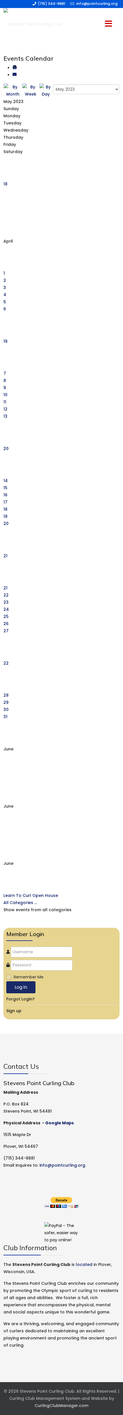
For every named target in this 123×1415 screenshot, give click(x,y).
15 (5, 488)
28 (6, 695)
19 (5, 341)
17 (5, 502)
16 (5, 495)
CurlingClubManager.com (61, 1405)
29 (6, 702)
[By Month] (13, 90)
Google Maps (59, 1123)
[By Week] (30, 90)
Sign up (13, 1011)
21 (5, 556)
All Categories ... (20, 902)
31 (5, 717)
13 (5, 416)
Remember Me (28, 977)
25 (6, 616)
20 (6, 448)
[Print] (15, 68)
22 (6, 595)
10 (5, 395)
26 (6, 624)
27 (6, 631)
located (84, 1264)
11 (4, 402)
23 (6, 602)
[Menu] (97, 24)
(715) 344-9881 (51, 3)
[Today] (45, 90)
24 (6, 609)
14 (5, 480)
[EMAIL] (15, 75)
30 (6, 709)
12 (5, 409)
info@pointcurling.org (97, 3)
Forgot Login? (20, 999)
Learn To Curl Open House (30, 895)
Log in (21, 987)
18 (5, 184)
